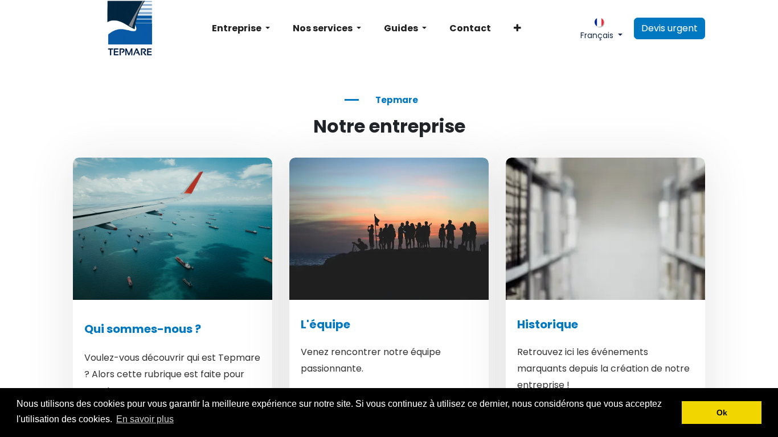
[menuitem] (241, 28)
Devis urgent (669, 28)
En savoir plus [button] (145, 419)
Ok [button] (721, 412)
